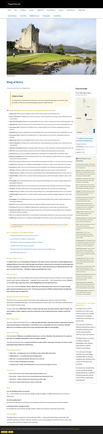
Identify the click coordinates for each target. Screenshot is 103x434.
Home (9, 10)
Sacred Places (57, 16)
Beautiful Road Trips (16, 88)
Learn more (76, 429)
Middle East (40, 10)
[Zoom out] (94, 132)
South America (71, 10)
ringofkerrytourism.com (89, 146)
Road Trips (23, 16)
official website (61, 224)
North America (51, 10)
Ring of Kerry (15, 82)
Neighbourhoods (34, 16)
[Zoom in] (94, 130)
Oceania (61, 10)
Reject (10, 431)
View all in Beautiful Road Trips (18, 252)
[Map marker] (86, 115)
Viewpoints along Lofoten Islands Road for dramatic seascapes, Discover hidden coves (32, 249)
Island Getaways (12, 16)
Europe (32, 10)
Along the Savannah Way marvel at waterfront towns (24, 235)
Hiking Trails (81, 10)
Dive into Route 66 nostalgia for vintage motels (22, 239)
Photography (46, 16)
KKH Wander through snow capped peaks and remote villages (26, 242)
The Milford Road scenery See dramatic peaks (22, 245)
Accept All (4, 431)
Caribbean (23, 10)
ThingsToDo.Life (14, 4)
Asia (16, 10)
